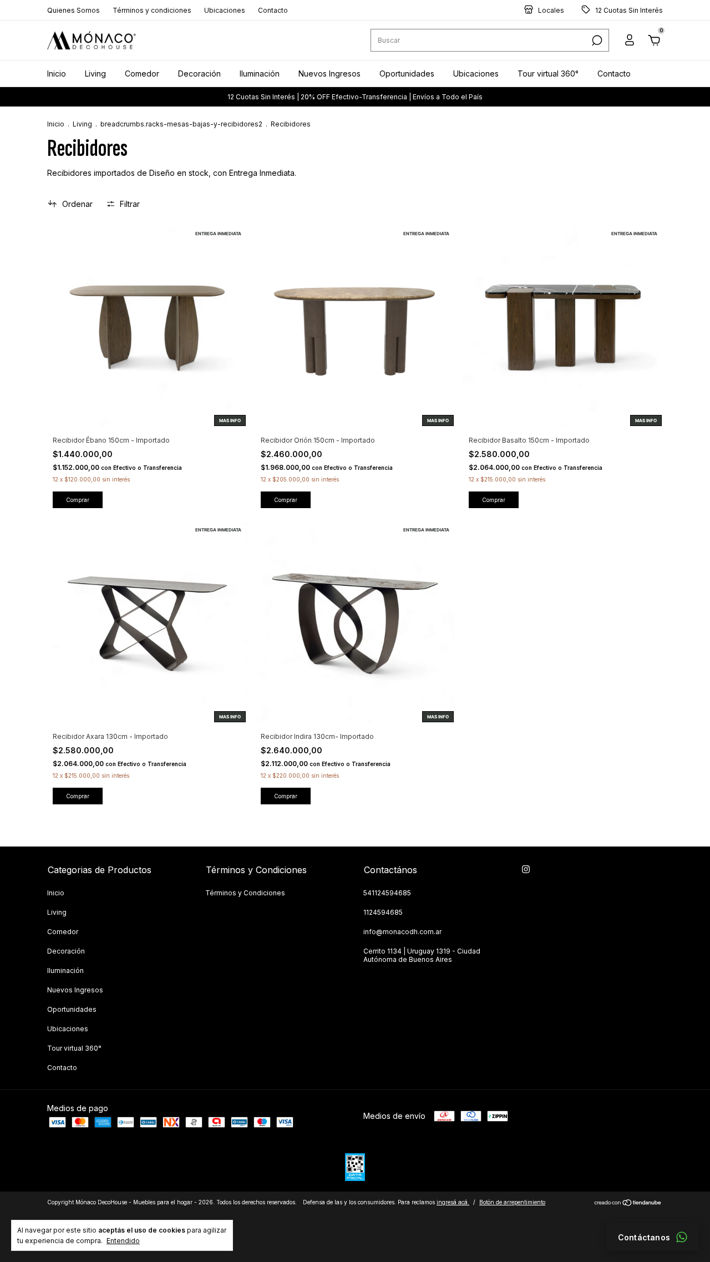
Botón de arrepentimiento (512, 1202)
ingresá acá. (453, 1202)
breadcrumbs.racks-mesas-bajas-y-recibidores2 (181, 124)
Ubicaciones (224, 10)
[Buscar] (596, 40)
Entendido (123, 1240)
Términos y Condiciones (245, 893)
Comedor (142, 73)
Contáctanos (644, 1237)
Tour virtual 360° (548, 73)
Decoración (199, 73)
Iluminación (260, 73)
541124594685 (387, 893)
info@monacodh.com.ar (402, 932)
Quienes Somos (73, 10)
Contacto (273, 10)
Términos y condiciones (152, 10)
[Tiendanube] (628, 1203)
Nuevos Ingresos (329, 73)
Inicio (56, 73)
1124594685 (383, 912)
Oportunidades (406, 73)
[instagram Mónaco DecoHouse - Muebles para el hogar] (525, 869)
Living (95, 73)
